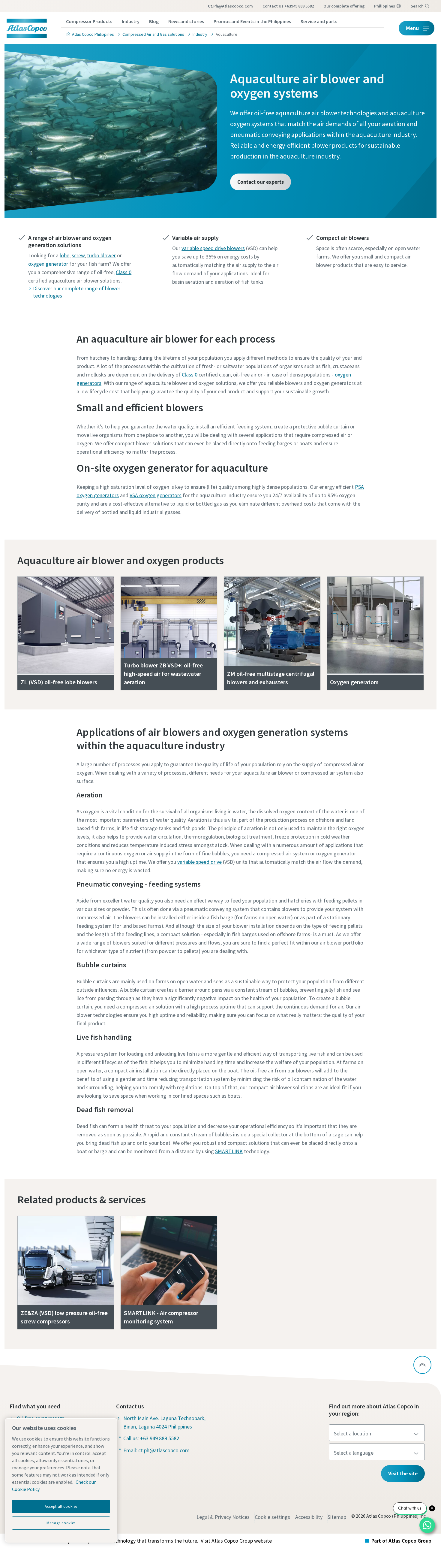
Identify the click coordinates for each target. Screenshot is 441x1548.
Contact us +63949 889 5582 (288, 6)
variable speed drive (199, 861)
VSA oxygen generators (156, 495)
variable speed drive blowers (213, 248)
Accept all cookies (61, 1506)
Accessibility (308, 1516)
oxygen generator (48, 263)
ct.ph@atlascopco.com (230, 6)
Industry (131, 21)
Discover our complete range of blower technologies (76, 292)
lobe (64, 255)
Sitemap (337, 1516)
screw (78, 255)
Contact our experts (260, 181)
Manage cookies (61, 1522)
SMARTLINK (229, 1151)
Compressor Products (89, 21)
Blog (154, 21)
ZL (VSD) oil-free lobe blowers (59, 682)
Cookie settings (272, 1516)
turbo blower (101, 255)
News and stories (186, 21)
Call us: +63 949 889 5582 (151, 1438)
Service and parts (319, 21)
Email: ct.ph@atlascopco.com (156, 1450)
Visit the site (403, 1473)
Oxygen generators (354, 682)
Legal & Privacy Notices (223, 1516)
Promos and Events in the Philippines (252, 21)
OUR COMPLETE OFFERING (343, 6)
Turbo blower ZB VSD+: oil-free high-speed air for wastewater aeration (163, 673)
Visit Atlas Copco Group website (236, 1540)
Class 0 (123, 272)
